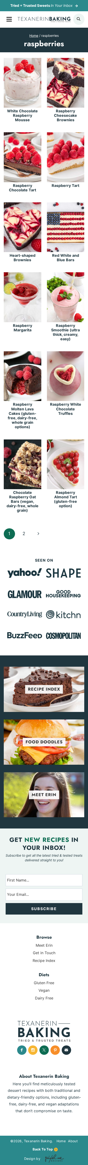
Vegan (44, 990)
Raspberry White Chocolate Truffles (65, 409)
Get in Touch (44, 952)
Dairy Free (44, 998)
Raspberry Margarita (22, 327)
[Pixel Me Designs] (53, 1158)
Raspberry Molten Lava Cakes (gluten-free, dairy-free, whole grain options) (22, 415)
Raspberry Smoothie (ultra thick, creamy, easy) (65, 332)
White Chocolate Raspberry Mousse (22, 115)
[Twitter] (44, 1050)
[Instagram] (33, 1050)
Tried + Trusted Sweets (41, 5)
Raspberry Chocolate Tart (22, 187)
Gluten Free (44, 982)
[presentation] (22, 83)
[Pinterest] (55, 1050)
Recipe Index (44, 960)
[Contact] (66, 1050)
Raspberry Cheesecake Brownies (65, 115)
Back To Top (43, 1149)
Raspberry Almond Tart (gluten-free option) (65, 499)
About (73, 1141)
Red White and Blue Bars (65, 257)
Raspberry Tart (65, 185)
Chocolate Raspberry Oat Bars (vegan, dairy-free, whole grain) (22, 501)
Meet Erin (44, 945)
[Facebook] (22, 1050)
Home (61, 1141)
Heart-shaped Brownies (22, 257)
